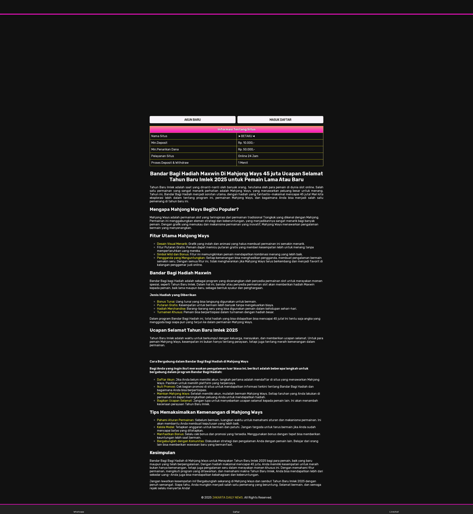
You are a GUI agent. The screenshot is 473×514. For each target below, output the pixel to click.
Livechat (394, 511)
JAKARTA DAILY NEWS (227, 497)
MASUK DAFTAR (280, 119)
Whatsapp (79, 511)
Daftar (236, 512)
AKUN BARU (192, 119)
